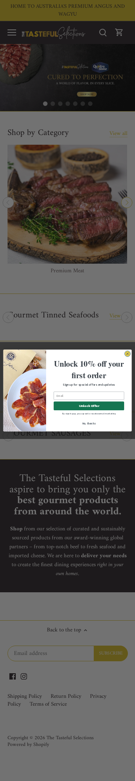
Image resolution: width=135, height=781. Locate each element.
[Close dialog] (127, 354)
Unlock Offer (89, 406)
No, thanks (89, 423)
